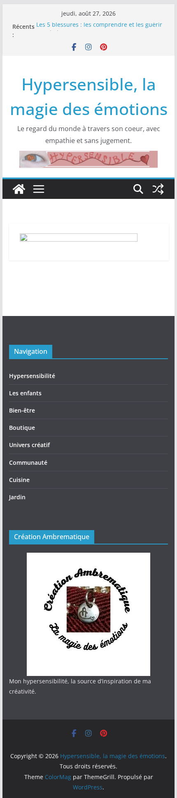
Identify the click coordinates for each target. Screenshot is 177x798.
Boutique (22, 427)
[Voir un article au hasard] (158, 189)
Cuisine (19, 480)
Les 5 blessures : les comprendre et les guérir (99, 26)
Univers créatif (29, 445)
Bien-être (22, 410)
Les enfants (25, 393)
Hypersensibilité (32, 376)
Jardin (17, 497)
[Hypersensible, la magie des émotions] (19, 189)
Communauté (28, 462)
